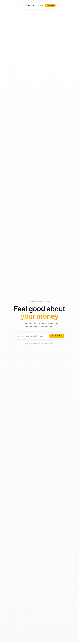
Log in (41, 5)
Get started (50, 5)
